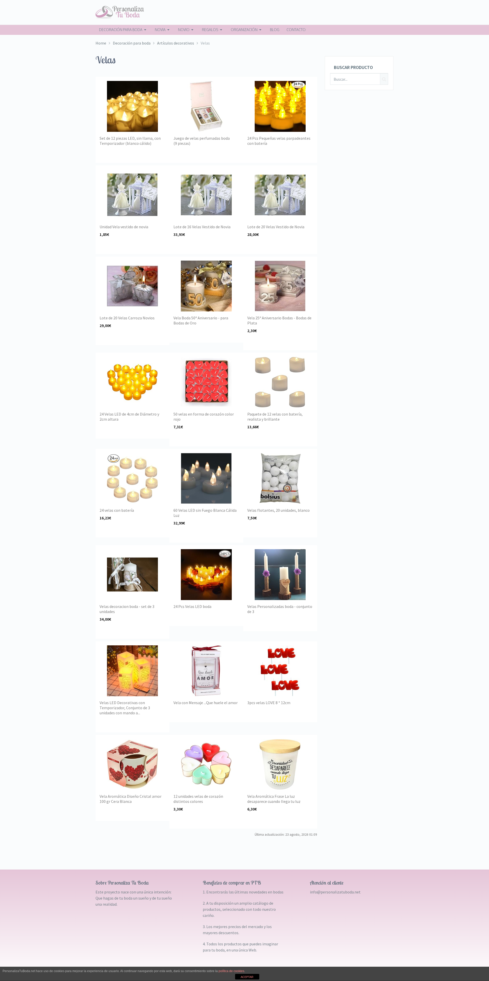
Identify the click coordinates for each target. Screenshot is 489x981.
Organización (244, 29)
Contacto (296, 29)
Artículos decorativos (175, 43)
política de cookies (231, 971)
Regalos (210, 29)
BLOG (274, 29)
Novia (160, 29)
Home (101, 43)
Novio (183, 29)
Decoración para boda (120, 29)
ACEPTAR (247, 976)
